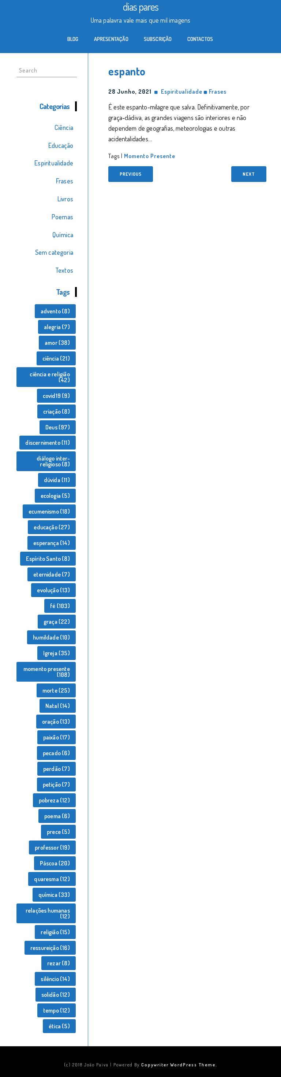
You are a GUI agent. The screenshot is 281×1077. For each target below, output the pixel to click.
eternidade (51, 574)
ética (59, 1026)
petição (56, 784)
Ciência (64, 127)
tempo (56, 1010)
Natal (57, 705)
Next (249, 174)
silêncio (55, 979)
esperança (51, 543)
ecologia (55, 495)
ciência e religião (50, 377)
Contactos (200, 39)
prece (58, 831)
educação (52, 527)
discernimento (47, 442)
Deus (57, 427)
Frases (64, 181)
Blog (73, 39)
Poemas (62, 217)
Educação (60, 145)
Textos (64, 270)
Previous (131, 174)
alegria (57, 327)
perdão (56, 768)
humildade (51, 637)
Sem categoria (54, 252)
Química (62, 235)
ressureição (50, 947)
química (54, 894)
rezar (58, 963)
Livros (65, 199)
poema (57, 816)
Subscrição (158, 39)
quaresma (52, 879)
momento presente (46, 671)
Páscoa (55, 863)
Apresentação (111, 39)
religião (55, 932)
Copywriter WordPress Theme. (179, 1064)
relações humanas (48, 913)
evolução (53, 590)
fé (60, 606)
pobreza (54, 800)
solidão (55, 994)
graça (57, 621)
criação (56, 411)
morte (56, 690)
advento (55, 311)
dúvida (57, 480)
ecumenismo (49, 511)
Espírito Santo (48, 558)
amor (57, 342)
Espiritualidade (53, 163)
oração (56, 721)
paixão (56, 737)
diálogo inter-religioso (53, 461)
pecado (56, 753)
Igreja (56, 653)
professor (52, 847)
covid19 (56, 395)
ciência (56, 358)
